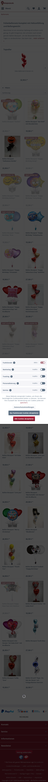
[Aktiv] (42, 362)
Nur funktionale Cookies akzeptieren (24, 413)
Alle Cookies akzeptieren (24, 419)
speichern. (24, 403)
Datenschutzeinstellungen (24, 407)
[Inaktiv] (42, 369)
